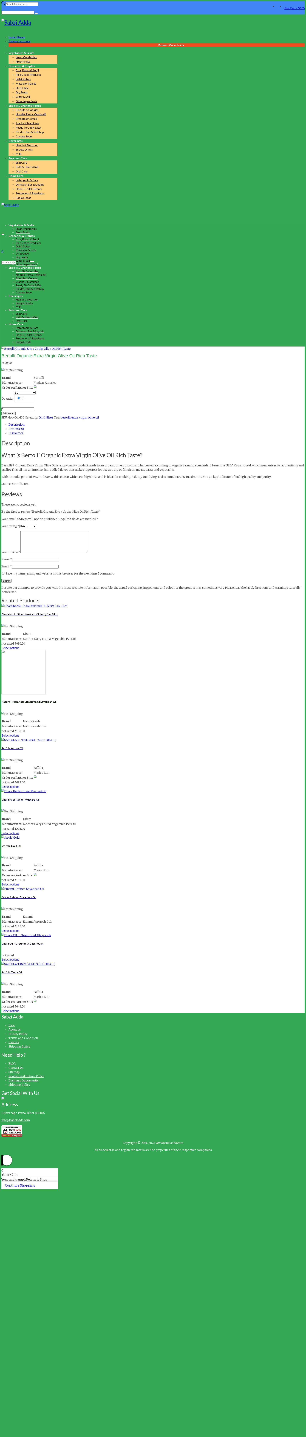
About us (14, 1029)
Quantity (7, 398)
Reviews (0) (16, 429)
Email (6, 566)
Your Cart (294, 8)
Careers (13, 1042)
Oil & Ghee (46, 417)
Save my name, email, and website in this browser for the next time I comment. (60, 573)
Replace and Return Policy (26, 1076)
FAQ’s (12, 1063)
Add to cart (8, 413)
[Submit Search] (36, 13)
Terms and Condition (23, 1038)
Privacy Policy (17, 1033)
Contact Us (15, 1067)
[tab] (156, 424)
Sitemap (14, 1072)
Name (6, 559)
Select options (10, 648)
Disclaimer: (16, 433)
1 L (22, 398)
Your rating (10, 526)
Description (16, 424)
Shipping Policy (19, 1046)
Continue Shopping (20, 1185)
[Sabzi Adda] (153, 22)
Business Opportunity (23, 1080)
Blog (11, 1025)
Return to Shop (36, 1179)
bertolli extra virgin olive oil (79, 417)
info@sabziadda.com (15, 1120)
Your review (10, 552)
